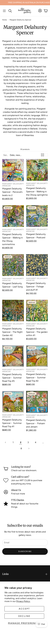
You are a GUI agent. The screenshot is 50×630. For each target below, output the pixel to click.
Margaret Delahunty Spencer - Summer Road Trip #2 (36, 377)
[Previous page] (5, 442)
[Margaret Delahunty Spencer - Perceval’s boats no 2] (13, 170)
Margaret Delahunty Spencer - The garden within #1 (37, 332)
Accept (24, 608)
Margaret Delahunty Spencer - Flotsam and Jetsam (36, 423)
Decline (24, 616)
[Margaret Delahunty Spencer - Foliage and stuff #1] (37, 265)
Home (4, 20)
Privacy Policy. (23, 601)
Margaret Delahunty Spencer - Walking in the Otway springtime (37, 191)
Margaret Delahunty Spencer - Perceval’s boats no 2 (12, 192)
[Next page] (29, 448)
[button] (4, 11)
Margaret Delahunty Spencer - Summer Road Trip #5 (12, 377)
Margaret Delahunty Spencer (20, 20)
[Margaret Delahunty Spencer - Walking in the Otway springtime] (37, 170)
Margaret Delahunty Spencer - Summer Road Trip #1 (12, 423)
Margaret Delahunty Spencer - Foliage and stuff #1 (36, 286)
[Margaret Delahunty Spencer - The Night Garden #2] (13, 310)
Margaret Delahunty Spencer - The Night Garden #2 (12, 332)
